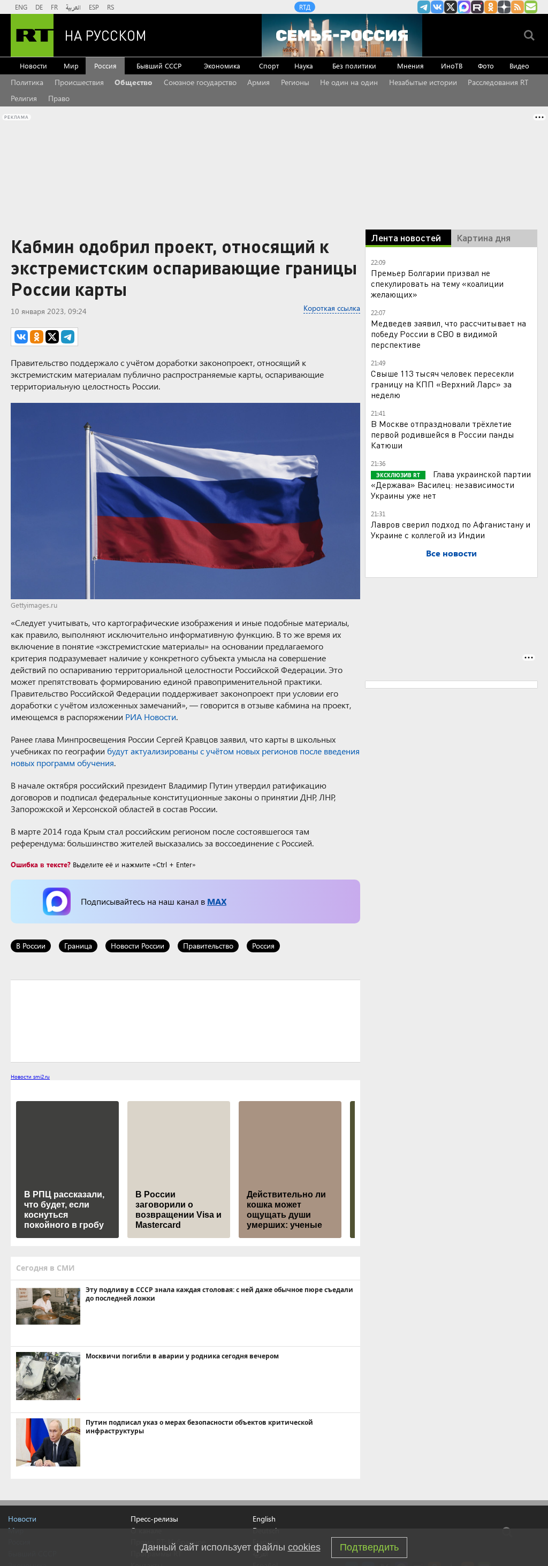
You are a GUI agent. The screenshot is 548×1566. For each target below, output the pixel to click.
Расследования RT (498, 82)
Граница (78, 946)
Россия (105, 65)
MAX (216, 901)
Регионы (295, 82)
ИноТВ (451, 65)
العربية (73, 7)
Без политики (354, 65)
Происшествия (79, 82)
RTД (304, 7)
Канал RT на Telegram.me (423, 7)
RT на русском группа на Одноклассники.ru (490, 7)
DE (39, 7)
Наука (303, 65)
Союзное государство (200, 82)
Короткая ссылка (331, 308)
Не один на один (349, 82)
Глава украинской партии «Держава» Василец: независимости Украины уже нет (451, 484)
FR (54, 7)
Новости (33, 65)
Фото (486, 65)
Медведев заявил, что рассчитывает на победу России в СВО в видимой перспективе (448, 333)
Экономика (222, 65)
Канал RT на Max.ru (464, 7)
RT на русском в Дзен (504, 7)
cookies (304, 1547)
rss (517, 7)
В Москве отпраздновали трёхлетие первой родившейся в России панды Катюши (442, 434)
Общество (134, 82)
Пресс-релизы (154, 1519)
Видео (519, 65)
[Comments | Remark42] (185, 1020)
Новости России (137, 946)
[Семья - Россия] (342, 35)
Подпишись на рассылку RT (530, 7)
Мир (71, 65)
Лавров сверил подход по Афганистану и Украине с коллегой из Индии (450, 529)
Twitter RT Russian (450, 7)
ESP (94, 7)
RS (110, 7)
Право (59, 98)
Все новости (451, 553)
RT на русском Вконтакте (437, 7)
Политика (27, 82)
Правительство (208, 946)
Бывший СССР (158, 65)
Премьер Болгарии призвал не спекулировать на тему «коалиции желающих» (437, 283)
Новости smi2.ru (30, 1076)
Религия (24, 98)
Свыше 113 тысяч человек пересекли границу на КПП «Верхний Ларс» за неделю (442, 384)
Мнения (410, 65)
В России (30, 946)
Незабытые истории (423, 82)
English (264, 1519)
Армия (258, 82)
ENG (21, 7)
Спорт (269, 65)
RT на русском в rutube (477, 7)
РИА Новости (150, 716)
